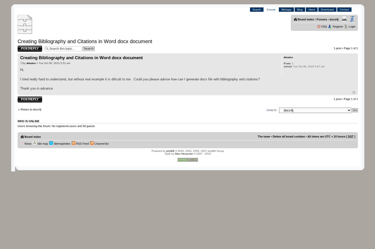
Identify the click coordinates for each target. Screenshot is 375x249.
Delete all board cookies (289, 136)
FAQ (324, 26)
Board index (306, 19)
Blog (300, 9)
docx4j (334, 19)
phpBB (170, 151)
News (28, 143)
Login (352, 26)
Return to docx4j (31, 109)
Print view (344, 19)
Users (311, 9)
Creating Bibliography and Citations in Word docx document (85, 41)
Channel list (101, 143)
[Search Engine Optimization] (188, 160)
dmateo (31, 63)
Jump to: (271, 109)
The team (264, 136)
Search (257, 9)
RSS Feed (82, 143)
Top (354, 92)
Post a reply (25, 46)
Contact (344, 9)
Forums (271, 9)
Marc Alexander (184, 153)
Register (338, 26)
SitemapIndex (61, 143)
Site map (42, 143)
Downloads (327, 9)
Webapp (286, 9)
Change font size (352, 19)
